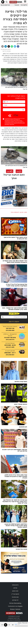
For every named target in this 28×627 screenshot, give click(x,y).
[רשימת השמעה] (12, 625)
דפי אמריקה (15, 600)
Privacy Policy (7, 124)
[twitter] (8, 46)
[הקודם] (2, 625)
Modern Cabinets (15, 609)
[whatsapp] (12, 46)
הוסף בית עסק (14, 322)
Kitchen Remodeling (15, 603)
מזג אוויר (16, 5)
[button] (4, 101)
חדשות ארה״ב (15, 594)
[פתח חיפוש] (6, 1)
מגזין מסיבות (15, 597)
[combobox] (14, 317)
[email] (2, 46)
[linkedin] (5, 46)
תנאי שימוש (15, 591)
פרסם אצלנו (15, 585)
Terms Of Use (12, 124)
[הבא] (9, 625)
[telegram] (15, 46)
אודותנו (15, 588)
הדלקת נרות (24, 5)
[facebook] (18, 46)
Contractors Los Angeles (15, 606)
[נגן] (5, 625)
